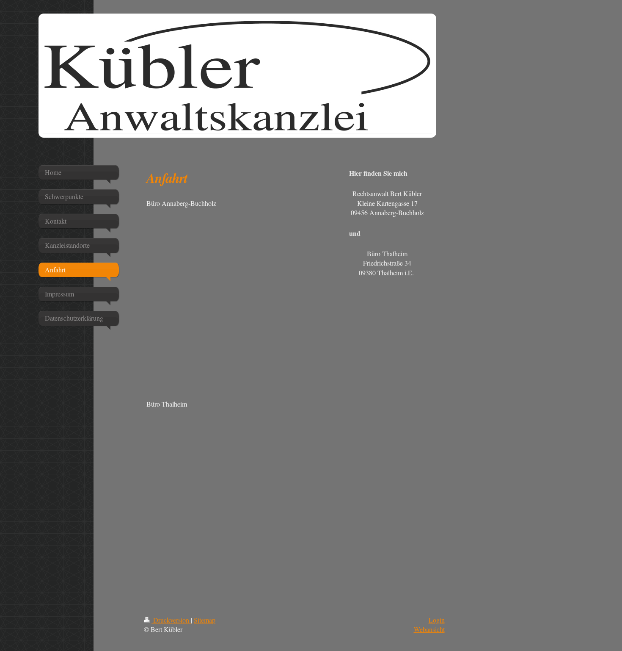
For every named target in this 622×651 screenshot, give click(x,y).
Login (437, 619)
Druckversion (171, 619)
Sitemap (204, 619)
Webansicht (429, 629)
